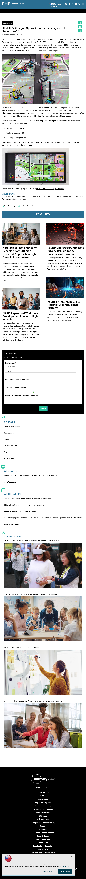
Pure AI (43, 826)
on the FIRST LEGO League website (50, 188)
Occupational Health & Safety (43, 822)
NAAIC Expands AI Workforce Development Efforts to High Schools (20, 316)
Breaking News (7, 23)
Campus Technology (43, 806)
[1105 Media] (43, 787)
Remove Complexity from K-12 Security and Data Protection (27, 498)
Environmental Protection (43, 809)
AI (53, 11)
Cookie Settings (47, 871)
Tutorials (19, 11)
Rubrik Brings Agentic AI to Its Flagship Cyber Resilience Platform (65, 305)
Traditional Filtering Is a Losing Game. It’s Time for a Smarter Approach (31, 475)
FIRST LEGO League (13, 39)
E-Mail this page (10, 206)
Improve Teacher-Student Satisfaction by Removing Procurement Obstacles (33, 701)
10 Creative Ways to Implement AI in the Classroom (24, 505)
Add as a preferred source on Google (56, 4)
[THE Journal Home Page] (13, 4)
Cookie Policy (66, 866)
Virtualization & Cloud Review (43, 852)
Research (40, 11)
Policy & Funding (10, 445)
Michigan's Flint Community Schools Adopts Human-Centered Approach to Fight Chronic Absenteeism (20, 252)
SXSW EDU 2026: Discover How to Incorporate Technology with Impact (31, 541)
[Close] (71, 856)
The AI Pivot (43, 849)
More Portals (9, 458)
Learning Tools (9, 439)
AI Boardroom (43, 792)
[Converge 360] (43, 779)
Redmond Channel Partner (43, 832)
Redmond (43, 829)
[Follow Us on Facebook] (69, 4)
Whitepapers (12, 494)
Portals (9, 422)
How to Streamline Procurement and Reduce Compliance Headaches (31, 594)
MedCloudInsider (43, 819)
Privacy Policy (21, 387)
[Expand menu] (83, 4)
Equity (59, 11)
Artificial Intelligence (12, 426)
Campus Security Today (43, 802)
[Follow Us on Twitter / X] (72, 4)
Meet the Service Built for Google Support (20, 511)
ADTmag (43, 796)
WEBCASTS (10, 471)
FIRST (66, 45)
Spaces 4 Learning (43, 839)
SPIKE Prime (36, 116)
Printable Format (26, 206)
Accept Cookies (65, 871)
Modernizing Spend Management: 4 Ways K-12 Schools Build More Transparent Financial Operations (43, 517)
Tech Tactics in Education (43, 846)
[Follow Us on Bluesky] (66, 4)
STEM (48, 11)
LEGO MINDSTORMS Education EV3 (66, 113)
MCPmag (43, 816)
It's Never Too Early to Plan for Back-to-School (22, 648)
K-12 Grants (30, 11)
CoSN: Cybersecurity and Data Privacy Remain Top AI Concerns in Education (65, 251)
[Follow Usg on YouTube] (76, 4)
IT (64, 11)
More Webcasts (10, 482)
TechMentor (43, 842)
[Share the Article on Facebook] (80, 23)
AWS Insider (43, 799)
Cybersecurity (9, 433)
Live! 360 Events (43, 812)
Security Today (43, 836)
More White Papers (11, 524)
